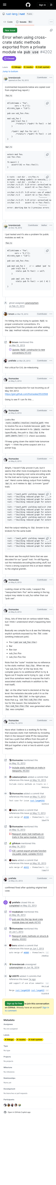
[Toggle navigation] (4, 4)
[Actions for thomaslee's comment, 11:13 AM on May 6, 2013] (51, 410)
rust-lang (11, 13)
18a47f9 (45, 820)
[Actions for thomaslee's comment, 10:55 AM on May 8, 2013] (51, 609)
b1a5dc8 (45, 994)
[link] (13, 342)
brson (11, 314)
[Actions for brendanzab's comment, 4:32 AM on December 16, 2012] (51, 225)
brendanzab (14, 77)
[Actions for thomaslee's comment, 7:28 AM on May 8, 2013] (51, 580)
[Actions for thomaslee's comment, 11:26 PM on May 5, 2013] (51, 378)
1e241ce (45, 804)
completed (14, 905)
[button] (47, 103)
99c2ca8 (45, 986)
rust (22, 13)
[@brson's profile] (5, 314)
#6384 (26, 817)
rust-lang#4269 (22, 990)
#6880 (26, 953)
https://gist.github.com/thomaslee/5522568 (26, 394)
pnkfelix (12, 360)
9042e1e (45, 787)
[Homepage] (28, 4)
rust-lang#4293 (38, 990)
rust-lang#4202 (37, 801)
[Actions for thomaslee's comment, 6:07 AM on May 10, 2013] (51, 720)
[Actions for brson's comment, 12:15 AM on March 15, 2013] (51, 314)
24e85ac (45, 956)
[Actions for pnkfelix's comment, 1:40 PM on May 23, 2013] (51, 878)
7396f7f (45, 871)
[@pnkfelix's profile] (5, 360)
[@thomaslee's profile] (5, 380)
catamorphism (32, 303)
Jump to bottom (10, 71)
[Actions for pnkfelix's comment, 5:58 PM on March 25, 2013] (51, 361)
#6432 (26, 867)
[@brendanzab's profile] (5, 78)
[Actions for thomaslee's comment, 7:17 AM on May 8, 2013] (51, 459)
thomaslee (14, 378)
